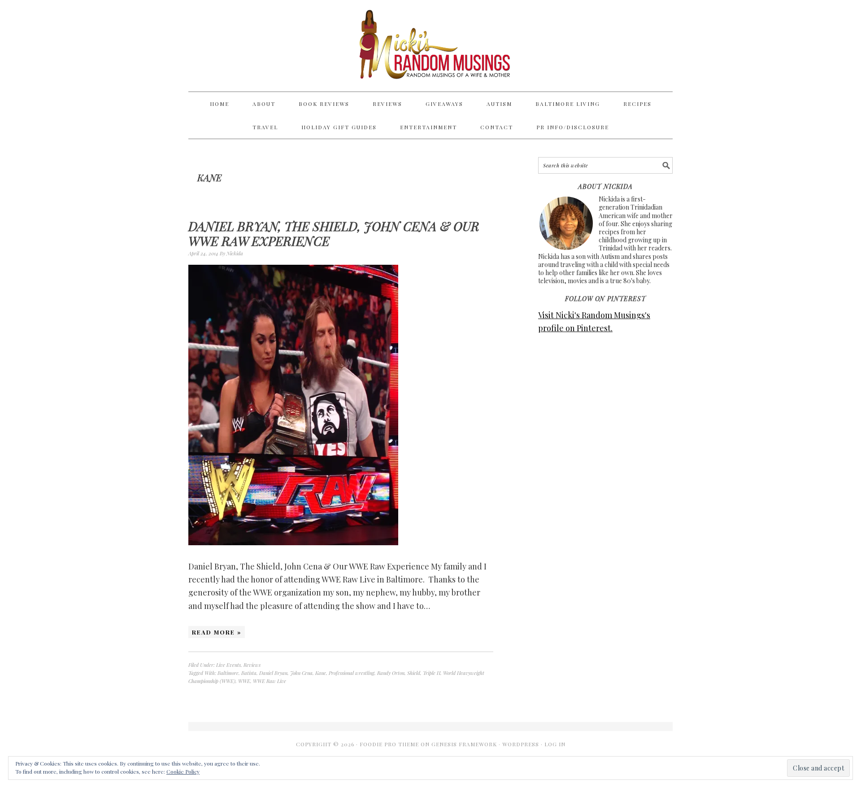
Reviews (252, 664)
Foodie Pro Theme (389, 744)
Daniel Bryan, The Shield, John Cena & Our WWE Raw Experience (333, 234)
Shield (413, 673)
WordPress (520, 744)
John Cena (301, 673)
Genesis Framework (464, 744)
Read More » (216, 632)
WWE (244, 681)
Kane (320, 673)
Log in (554, 744)
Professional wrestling (351, 673)
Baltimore (228, 673)
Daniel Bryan (273, 673)
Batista (249, 673)
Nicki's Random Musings (430, 46)
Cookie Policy (183, 771)
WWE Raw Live (269, 681)
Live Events (228, 664)
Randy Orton (390, 673)
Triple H (431, 673)
